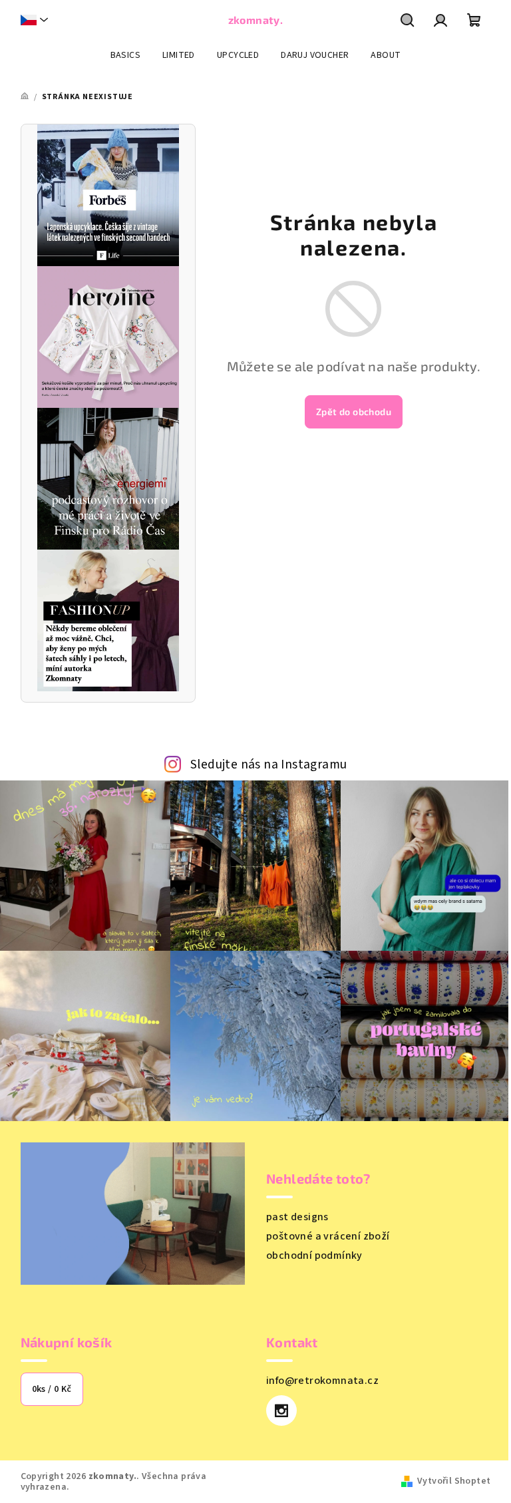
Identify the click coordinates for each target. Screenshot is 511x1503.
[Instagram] (281, 1410)
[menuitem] (125, 55)
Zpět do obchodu (353, 411)
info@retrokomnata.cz (322, 1380)
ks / (52, 1389)
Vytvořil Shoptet (453, 1481)
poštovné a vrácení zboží (328, 1236)
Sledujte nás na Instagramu (268, 764)
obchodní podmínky (314, 1255)
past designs (297, 1217)
